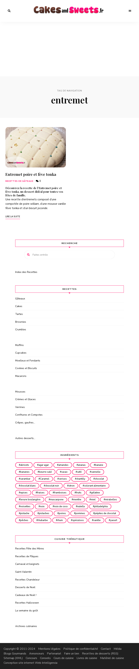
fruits (78, 492)
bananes (25, 472)
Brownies (20, 322)
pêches (24, 520)
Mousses (20, 391)
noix (42, 506)
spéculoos (78, 520)
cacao (64, 472)
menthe (77, 499)
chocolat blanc (28, 485)
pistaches (44, 513)
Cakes (18, 306)
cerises (63, 478)
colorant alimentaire (95, 485)
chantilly (80, 478)
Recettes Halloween (27, 602)
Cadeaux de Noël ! (25, 595)
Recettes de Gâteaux (19, 181)
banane (99, 465)
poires (62, 513)
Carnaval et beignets (27, 564)
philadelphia (101, 506)
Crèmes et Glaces (25, 399)
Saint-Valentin (23, 572)
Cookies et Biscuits (26, 368)
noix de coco (61, 506)
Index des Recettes (26, 272)
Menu (130, 11)
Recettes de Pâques (26, 556)
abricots (24, 465)
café (79, 472)
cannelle (95, 472)
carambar (25, 478)
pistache (24, 513)
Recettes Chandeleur (27, 579)
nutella (81, 506)
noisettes (25, 506)
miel (93, 499)
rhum (60, 520)
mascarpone (57, 499)
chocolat (99, 478)
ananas (82, 465)
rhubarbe (43, 520)
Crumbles (20, 329)
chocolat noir (52, 485)
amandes (63, 465)
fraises (41, 492)
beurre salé (45, 472)
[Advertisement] (69, 49)
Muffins (19, 345)
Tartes (19, 314)
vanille (97, 520)
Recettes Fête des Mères (29, 548)
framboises (60, 492)
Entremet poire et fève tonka (30, 174)
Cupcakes (20, 352)
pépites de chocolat (105, 513)
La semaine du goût (26, 610)
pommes (80, 513)
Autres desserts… (25, 438)
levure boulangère (30, 499)
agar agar (44, 465)
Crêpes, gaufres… (25, 422)
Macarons (20, 376)
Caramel (44, 478)
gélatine (95, 492)
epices (24, 492)
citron (72, 485)
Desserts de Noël (25, 587)
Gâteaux (20, 298)
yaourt (113, 520)
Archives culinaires (26, 626)
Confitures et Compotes (29, 414)
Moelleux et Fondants (27, 360)
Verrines (20, 407)
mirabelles (111, 499)
